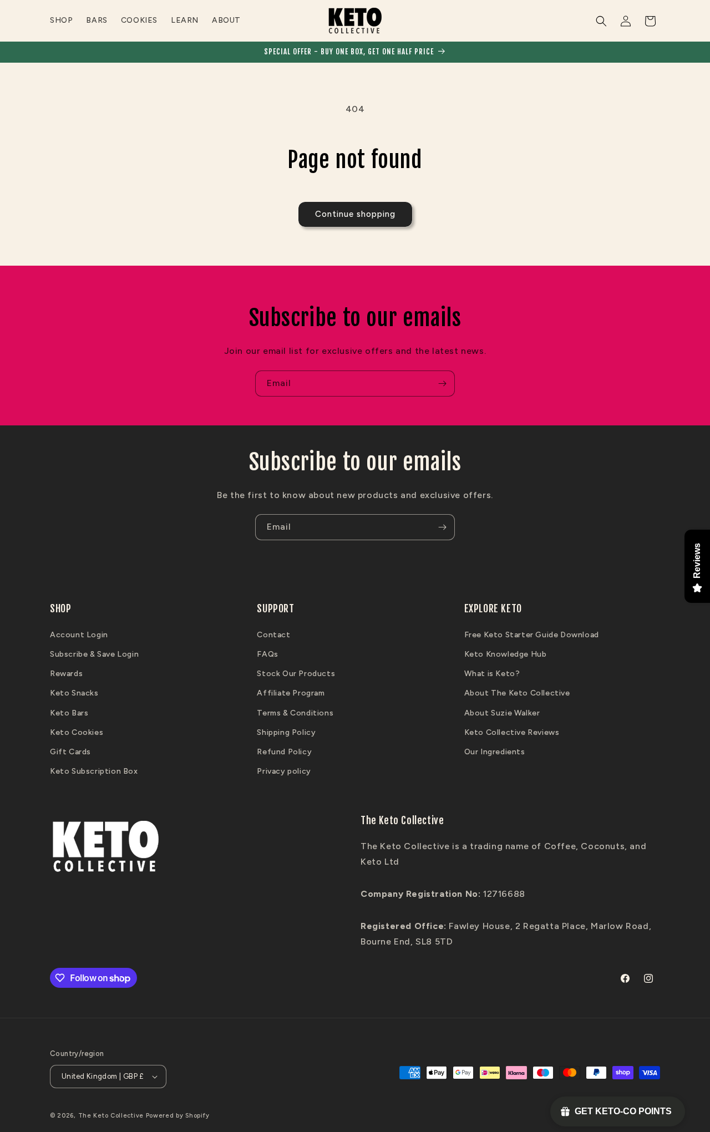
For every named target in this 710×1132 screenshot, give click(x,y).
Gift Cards (70, 752)
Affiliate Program (290, 693)
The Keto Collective (111, 1115)
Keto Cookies (76, 732)
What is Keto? (492, 673)
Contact (273, 634)
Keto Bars (69, 713)
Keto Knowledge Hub (505, 654)
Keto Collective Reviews (512, 732)
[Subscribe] (442, 383)
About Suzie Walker (502, 713)
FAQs (267, 654)
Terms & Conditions (295, 713)
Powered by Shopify (178, 1115)
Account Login (79, 634)
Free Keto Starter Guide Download (531, 634)
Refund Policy (284, 752)
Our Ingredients (494, 752)
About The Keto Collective (517, 693)
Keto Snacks (74, 693)
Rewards (66, 673)
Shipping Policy (286, 732)
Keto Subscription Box (94, 771)
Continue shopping (355, 214)
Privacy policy (284, 771)
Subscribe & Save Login (94, 654)
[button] (601, 21)
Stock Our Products (296, 673)
